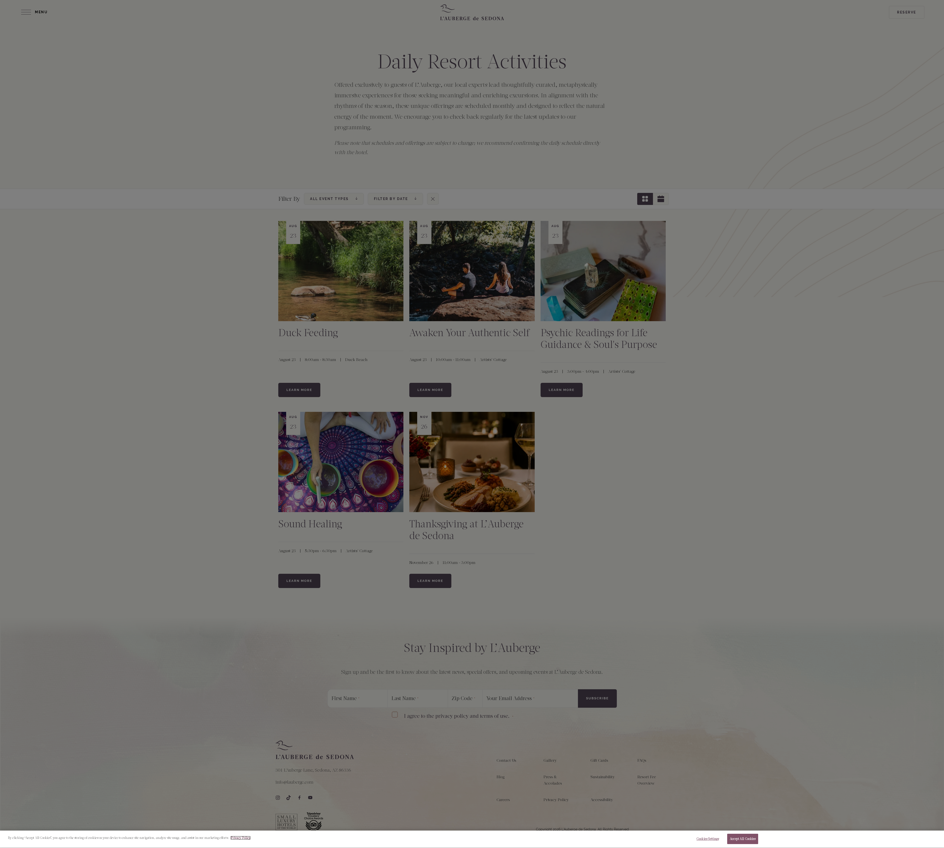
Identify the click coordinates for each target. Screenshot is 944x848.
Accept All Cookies (742, 839)
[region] (472, 839)
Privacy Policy (241, 838)
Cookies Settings (707, 839)
